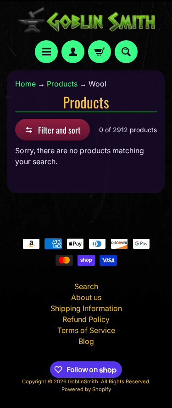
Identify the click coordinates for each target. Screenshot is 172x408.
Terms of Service (86, 330)
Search (86, 286)
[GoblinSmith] (86, 20)
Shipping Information (86, 308)
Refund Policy (86, 319)
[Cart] (99, 51)
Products (62, 83)
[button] (52, 129)
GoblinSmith (83, 381)
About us (86, 297)
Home (25, 83)
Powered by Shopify (86, 389)
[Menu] (46, 51)
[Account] (72, 51)
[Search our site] (126, 51)
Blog (86, 341)
